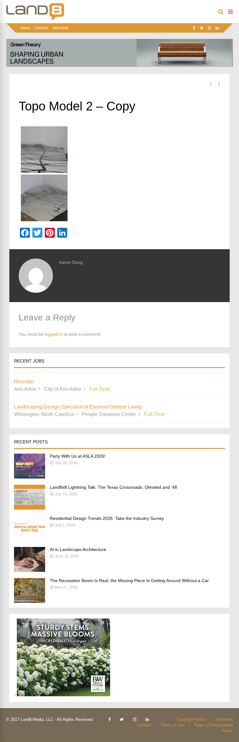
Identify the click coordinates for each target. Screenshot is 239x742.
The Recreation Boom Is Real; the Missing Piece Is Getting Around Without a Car (129, 580)
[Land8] (35, 19)
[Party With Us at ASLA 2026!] (29, 476)
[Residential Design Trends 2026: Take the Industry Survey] (29, 539)
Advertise (60, 28)
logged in (54, 334)
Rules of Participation (213, 725)
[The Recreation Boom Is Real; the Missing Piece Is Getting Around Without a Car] (29, 601)
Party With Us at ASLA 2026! (77, 456)
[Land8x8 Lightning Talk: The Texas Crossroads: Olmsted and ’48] (29, 508)
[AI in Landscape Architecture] (29, 570)
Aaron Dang (71, 262)
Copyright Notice (191, 719)
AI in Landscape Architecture (78, 549)
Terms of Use (173, 725)
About (25, 28)
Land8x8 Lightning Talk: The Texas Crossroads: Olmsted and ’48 (113, 487)
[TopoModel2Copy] (119, 149)
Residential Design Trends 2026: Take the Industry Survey (107, 518)
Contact (41, 28)
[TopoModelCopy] (119, 198)
